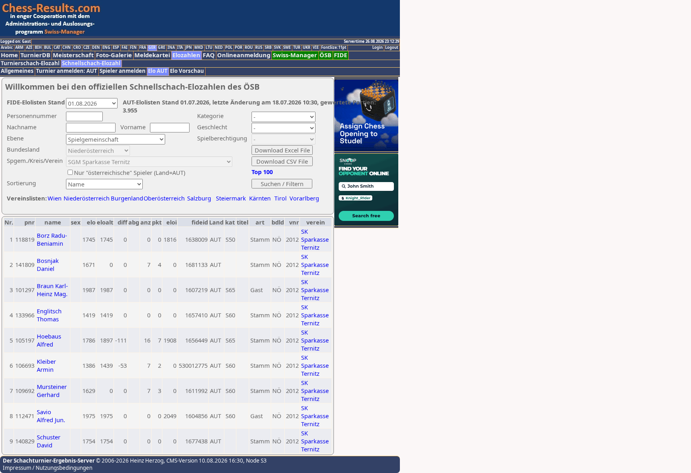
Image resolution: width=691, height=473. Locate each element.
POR (238, 47)
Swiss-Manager (295, 55)
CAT (57, 47)
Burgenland (127, 198)
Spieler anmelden (123, 71)
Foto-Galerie (114, 55)
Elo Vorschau (187, 71)
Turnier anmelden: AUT (66, 71)
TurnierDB (35, 55)
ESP (116, 47)
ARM (19, 47)
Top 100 (262, 172)
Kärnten (260, 198)
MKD (198, 47)
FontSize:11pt (333, 47)
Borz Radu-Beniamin (52, 239)
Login (377, 47)
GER (152, 47)
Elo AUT (158, 71)
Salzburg (199, 198)
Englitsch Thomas (49, 315)
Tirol (280, 198)
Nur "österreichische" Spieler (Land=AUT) (129, 172)
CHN (66, 47)
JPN (188, 47)
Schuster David (48, 441)
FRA (142, 47)
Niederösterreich (85, 198)
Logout (391, 47)
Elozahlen (186, 55)
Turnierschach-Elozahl (30, 63)
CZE (86, 47)
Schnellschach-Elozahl (91, 63)
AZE (29, 47)
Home (9, 55)
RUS (258, 47)
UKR (306, 47)
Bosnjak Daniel (48, 265)
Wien (55, 198)
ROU (249, 47)
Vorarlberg (304, 198)
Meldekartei (152, 55)
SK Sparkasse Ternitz (315, 239)
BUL (47, 47)
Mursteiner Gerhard (52, 391)
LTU (209, 47)
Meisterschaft (73, 55)
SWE (287, 47)
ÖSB (326, 55)
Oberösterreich (164, 198)
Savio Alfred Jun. (51, 416)
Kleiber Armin (46, 365)
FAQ (209, 55)
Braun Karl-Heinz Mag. (52, 290)
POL (228, 47)
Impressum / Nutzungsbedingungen (47, 467)
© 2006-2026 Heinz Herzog (129, 460)
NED (219, 47)
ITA (180, 47)
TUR (296, 47)
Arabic (7, 47)
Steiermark (231, 198)
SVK (277, 47)
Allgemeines (17, 71)
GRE (161, 47)
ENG (106, 47)
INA (171, 47)
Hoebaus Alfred (49, 340)
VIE (316, 47)
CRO (77, 47)
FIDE (340, 55)
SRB (268, 47)
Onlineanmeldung (243, 55)
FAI (125, 47)
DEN (96, 47)
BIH (38, 47)
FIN (133, 47)
